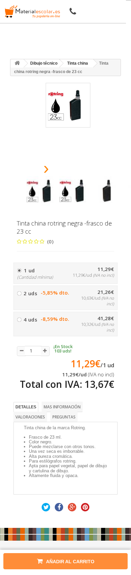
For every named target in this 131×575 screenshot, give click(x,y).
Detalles (25, 407)
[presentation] (29, 170)
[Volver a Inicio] (17, 63)
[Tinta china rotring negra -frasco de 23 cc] (41, 191)
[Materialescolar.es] (31, 11)
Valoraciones (30, 417)
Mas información (62, 407)
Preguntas (64, 417)
